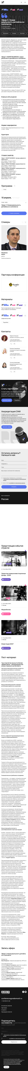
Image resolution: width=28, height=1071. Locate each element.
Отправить (14, 486)
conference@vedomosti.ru (11, 998)
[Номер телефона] (11, 343)
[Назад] (22, 222)
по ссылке (16, 939)
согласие (20, 1061)
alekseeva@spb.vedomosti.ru (16, 369)
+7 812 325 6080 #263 (15, 367)
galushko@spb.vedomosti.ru (16, 341)
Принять (6, 1067)
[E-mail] (14, 343)
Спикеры (14, 33)
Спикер (4, 189)
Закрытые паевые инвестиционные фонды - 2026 (13, 574)
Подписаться (14, 1042)
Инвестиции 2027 (7, 644)
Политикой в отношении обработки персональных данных (14, 480)
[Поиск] (21, 2)
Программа (5, 33)
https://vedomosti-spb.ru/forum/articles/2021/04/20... (10, 937)
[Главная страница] (2, 2)
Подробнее (5, 322)
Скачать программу (14, 213)
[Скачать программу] (15, 186)
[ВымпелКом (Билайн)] (14, 285)
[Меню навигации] (25, 2)
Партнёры (22, 33)
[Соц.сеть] (23, 992)
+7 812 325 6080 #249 (15, 353)
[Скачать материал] (25, 305)
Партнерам (4, 1008)
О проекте (3, 1010)
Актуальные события (6, 1005)
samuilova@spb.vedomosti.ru (16, 355)
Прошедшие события (6, 1012)
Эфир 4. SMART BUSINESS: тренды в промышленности (11, 174)
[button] (14, 246)
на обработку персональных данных (17, 483)
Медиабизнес (6, 610)
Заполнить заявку (7, 400)
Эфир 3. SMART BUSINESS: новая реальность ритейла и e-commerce (13, 169)
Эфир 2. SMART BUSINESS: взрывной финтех (13, 164)
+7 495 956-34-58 (5, 1001)
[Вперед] (25, 222)
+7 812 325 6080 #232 (15, 339)
